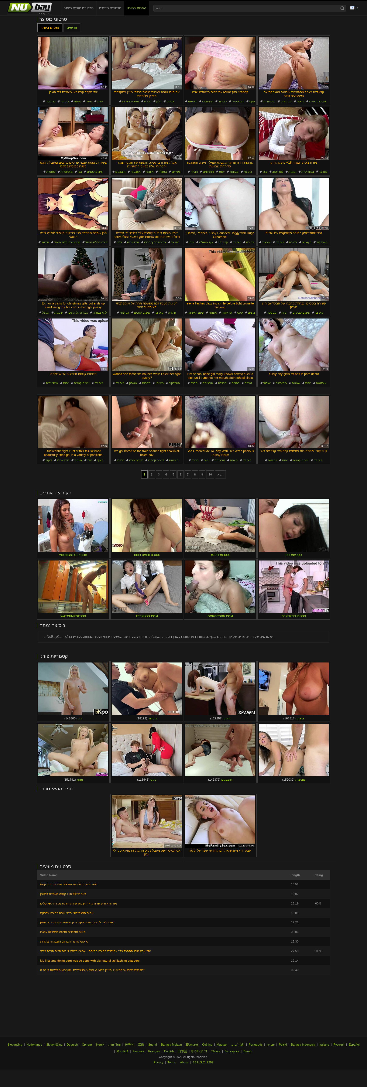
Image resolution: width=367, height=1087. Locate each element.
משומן (160, 383)
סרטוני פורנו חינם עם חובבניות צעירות (64, 941)
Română (122, 1051)
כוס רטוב (277, 171)
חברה (147, 101)
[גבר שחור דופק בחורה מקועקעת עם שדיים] (294, 204)
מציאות (174, 460)
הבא (220, 474)
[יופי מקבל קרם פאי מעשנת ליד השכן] (73, 63)
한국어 (129, 1044)
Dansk (247, 1051)
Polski (283, 1044)
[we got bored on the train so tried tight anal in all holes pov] (147, 422)
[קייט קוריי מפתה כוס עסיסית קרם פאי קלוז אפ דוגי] (294, 422)
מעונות (234, 171)
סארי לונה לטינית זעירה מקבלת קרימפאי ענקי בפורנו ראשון (77, 922)
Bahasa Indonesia (303, 1044)
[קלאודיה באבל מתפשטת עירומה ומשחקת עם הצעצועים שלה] (294, 63)
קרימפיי (50, 101)
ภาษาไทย (114, 1044)
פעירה (172, 312)
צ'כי (265, 171)
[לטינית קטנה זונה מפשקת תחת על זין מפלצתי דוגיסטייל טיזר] (147, 274)
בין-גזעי (306, 242)
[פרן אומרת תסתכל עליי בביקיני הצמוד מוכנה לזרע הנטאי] (73, 204)
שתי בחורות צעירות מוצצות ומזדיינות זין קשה (68, 884)
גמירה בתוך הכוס (155, 242)
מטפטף (272, 312)
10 (210, 474)
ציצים (251, 312)
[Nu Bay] (29, 8)
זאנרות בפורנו (136, 8)
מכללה (222, 383)
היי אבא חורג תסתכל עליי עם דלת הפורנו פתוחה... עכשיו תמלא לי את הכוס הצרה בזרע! (95, 951)
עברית (271, 1044)
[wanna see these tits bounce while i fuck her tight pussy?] (147, 344)
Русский (338, 1044)
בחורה (250, 242)
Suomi (152, 1044)
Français (154, 1051)
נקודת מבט (136, 460)
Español (354, 1044)
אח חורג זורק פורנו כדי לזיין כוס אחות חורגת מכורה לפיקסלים (78, 903)
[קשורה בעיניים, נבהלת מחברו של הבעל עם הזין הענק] (294, 274)
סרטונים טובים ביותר (79, 8)
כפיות (170, 101)
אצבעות (136, 171)
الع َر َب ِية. (237, 1044)
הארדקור (321, 242)
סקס (252, 101)
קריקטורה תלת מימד (67, 242)
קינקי (100, 460)
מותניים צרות (130, 101)
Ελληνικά (192, 1044)
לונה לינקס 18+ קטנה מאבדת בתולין (63, 894)
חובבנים (120, 171)
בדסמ (300, 101)
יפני (89, 460)
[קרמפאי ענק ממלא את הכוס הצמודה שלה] (220, 63)
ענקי (119, 242)
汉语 (141, 1044)
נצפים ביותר (50, 28)
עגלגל (45, 312)
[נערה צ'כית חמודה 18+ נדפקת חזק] (294, 133)
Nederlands (34, 1044)
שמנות (58, 312)
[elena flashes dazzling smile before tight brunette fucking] (220, 274)
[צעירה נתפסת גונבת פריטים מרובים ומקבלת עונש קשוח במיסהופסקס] (73, 133)
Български (232, 1051)
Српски (87, 1044)
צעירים (176, 171)
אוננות (150, 171)
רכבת (120, 460)
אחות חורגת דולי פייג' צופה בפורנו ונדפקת (66, 913)
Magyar (222, 1044)
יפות (100, 101)
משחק (133, 383)
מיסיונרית (269, 101)
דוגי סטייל (238, 101)
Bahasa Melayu (171, 1044)
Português (256, 1044)
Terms (172, 1062)
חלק (158, 101)
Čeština (207, 1044)
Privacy (158, 1062)
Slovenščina (54, 1044)
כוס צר (65, 101)
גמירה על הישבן (78, 312)
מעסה (234, 460)
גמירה (248, 383)
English (169, 1051)
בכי (80, 171)
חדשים (71, 28)
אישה (77, 101)
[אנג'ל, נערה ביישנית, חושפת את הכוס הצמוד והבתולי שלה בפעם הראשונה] (147, 133)
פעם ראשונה (196, 312)
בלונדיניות (307, 171)
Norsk (100, 1044)
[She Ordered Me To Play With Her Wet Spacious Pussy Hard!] (220, 422)
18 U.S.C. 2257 (203, 1062)
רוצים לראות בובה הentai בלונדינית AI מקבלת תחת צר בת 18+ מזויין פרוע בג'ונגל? (92, 970)
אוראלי (266, 242)
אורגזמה (227, 312)
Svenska (138, 1051)
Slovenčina (15, 1044)
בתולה (163, 171)
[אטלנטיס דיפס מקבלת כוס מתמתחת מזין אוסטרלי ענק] (147, 821)
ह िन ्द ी (199, 1051)
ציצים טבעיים (317, 101)
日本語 (182, 1051)
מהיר (89, 101)
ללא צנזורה (100, 312)
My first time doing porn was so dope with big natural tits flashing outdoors (90, 960)
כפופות (192, 101)
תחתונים (207, 101)
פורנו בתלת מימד (96, 242)
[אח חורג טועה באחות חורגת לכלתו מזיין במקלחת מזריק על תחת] (147, 63)
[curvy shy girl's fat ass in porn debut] (294, 344)
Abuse (184, 1062)
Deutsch (72, 1044)
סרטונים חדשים (110, 8)
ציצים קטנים (95, 171)
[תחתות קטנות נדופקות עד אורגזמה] (73, 344)
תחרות (146, 383)
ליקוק (48, 460)
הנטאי (45, 242)
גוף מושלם (206, 242)
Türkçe (215, 1051)
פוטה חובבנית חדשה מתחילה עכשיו (62, 932)
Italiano (324, 1044)
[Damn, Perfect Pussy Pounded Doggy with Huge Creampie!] (220, 204)
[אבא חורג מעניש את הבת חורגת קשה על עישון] (220, 821)
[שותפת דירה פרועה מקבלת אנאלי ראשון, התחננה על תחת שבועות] (220, 133)
